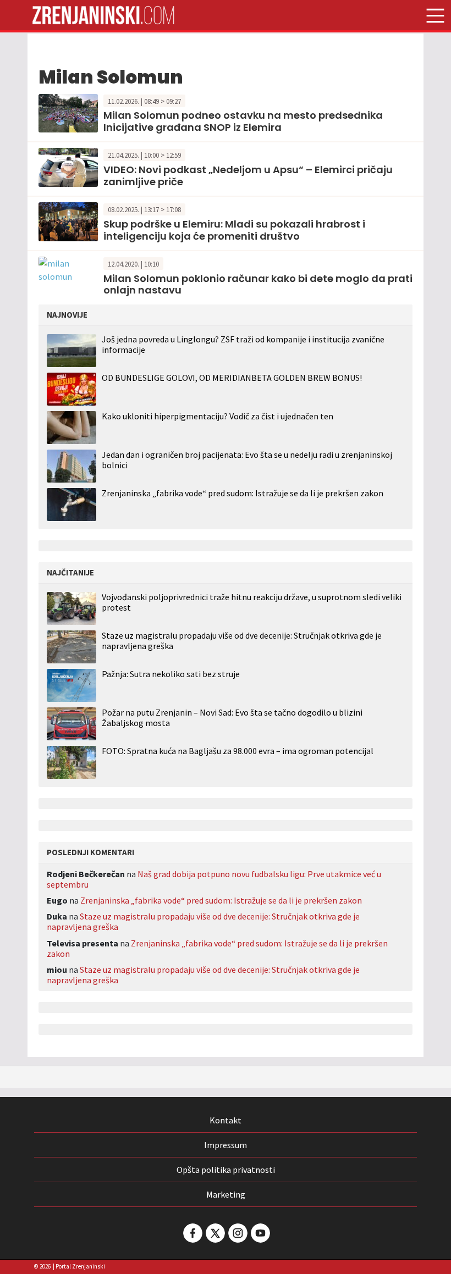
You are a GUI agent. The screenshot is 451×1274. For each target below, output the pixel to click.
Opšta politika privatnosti (226, 1169)
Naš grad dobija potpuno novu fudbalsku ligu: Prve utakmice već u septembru (214, 879)
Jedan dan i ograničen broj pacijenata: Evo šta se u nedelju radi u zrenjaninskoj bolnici (247, 459)
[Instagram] (237, 1233)
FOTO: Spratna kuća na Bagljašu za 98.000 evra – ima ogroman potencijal (237, 751)
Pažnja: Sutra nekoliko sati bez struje (171, 674)
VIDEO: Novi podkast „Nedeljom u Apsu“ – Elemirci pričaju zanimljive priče (248, 176)
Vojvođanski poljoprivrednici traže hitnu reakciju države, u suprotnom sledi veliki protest (252, 602)
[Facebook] (192, 1233)
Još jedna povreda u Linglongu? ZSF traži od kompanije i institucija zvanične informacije (243, 344)
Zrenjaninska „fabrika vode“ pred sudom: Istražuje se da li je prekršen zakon (242, 493)
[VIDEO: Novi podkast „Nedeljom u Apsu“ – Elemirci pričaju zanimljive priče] (68, 166)
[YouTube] (259, 1233)
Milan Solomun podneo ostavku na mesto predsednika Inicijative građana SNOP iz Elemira (243, 121)
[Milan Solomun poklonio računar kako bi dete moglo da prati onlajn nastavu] (68, 268)
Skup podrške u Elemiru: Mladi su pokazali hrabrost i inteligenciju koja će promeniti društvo (234, 230)
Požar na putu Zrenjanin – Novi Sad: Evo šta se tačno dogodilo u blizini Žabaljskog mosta (232, 717)
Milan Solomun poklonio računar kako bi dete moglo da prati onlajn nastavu (258, 284)
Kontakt (225, 1120)
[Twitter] (214, 1233)
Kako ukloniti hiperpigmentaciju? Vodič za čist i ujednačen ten (217, 416)
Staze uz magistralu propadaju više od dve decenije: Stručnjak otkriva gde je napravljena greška (242, 640)
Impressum (225, 1144)
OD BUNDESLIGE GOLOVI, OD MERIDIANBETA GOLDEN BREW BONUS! (232, 377)
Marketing (225, 1194)
